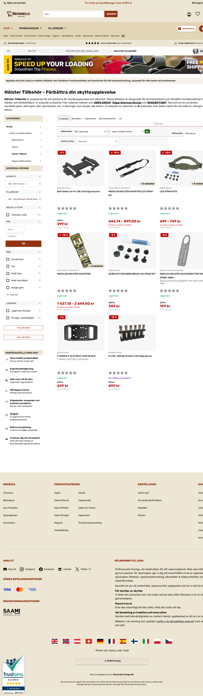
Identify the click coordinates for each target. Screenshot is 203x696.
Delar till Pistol (30, 36)
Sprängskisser (29, 28)
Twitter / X (85, 569)
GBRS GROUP (102, 102)
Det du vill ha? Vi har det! (21, 361)
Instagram (30, 569)
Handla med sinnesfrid (21, 393)
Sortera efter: (68, 141)
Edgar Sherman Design (126, 102)
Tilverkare (8, 493)
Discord (12, 569)
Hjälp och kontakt (16, 3)
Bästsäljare (9, 500)
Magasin (55, 36)
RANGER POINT (157, 102)
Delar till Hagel (44, 36)
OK (23, 243)
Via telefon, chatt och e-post (23, 371)
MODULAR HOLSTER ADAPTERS (74, 273)
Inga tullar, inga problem (21, 382)
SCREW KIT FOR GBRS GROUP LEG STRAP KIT (131, 273)
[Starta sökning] (111, 14)
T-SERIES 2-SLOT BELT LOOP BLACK (76, 356)
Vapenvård (115, 36)
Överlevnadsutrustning (90, 522)
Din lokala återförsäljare (150, 500)
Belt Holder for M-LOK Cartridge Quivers (78, 191)
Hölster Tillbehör (63, 227)
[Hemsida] (7, 51)
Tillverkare (55, 28)
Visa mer (14, 295)
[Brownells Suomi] (134, 641)
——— (123, 35)
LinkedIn (67, 569)
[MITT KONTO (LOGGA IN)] (190, 14)
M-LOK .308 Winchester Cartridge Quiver (130, 356)
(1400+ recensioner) (116, 43)
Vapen (5, 36)
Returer (141, 515)
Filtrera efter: (66, 131)
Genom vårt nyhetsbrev (21, 406)
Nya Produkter (10, 507)
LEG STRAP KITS (168, 191)
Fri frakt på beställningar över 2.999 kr (108, 2)
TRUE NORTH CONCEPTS (119, 188)
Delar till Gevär (16, 36)
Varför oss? (143, 493)
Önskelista (198, 14)
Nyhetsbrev (9, 522)
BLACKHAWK (63, 352)
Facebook (49, 569)
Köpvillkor (142, 507)
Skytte (78, 36)
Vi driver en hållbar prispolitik (24, 430)
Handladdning (67, 36)
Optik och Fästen (102, 36)
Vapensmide (88, 36)
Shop (6, 28)
